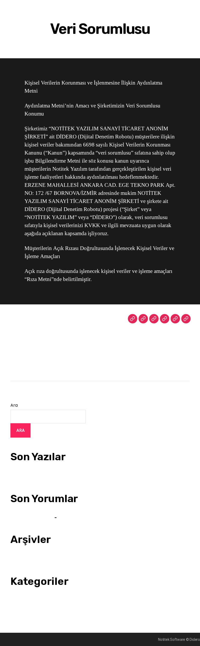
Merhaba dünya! (23, 476)
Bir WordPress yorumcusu (32, 518)
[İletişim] (154, 318)
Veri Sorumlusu (22, 368)
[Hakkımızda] (143, 318)
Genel (15, 601)
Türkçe (16, 348)
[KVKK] (175, 318)
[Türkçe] (164, 318)
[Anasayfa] (132, 318)
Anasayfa (17, 319)
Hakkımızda (19, 329)
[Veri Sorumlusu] (186, 318)
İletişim (16, 338)
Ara (13, 405)
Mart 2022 (18, 559)
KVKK (14, 358)
